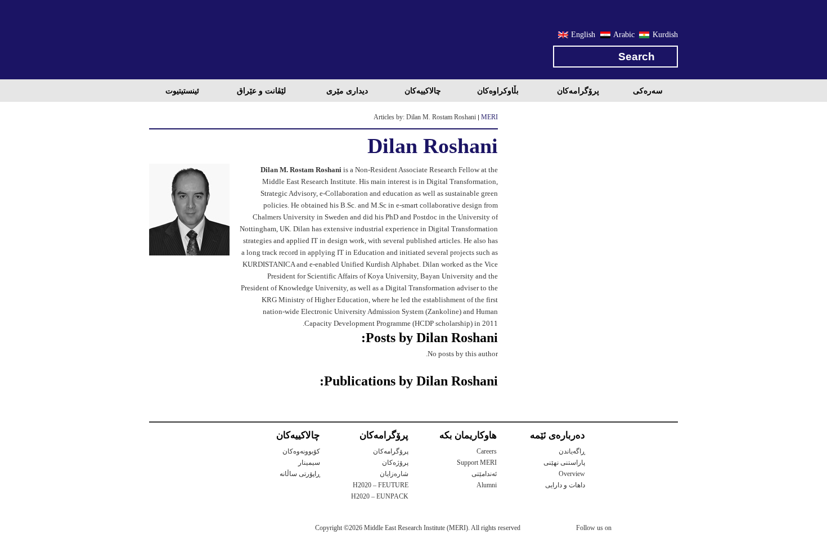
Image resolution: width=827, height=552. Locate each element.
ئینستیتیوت (182, 90)
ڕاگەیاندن (572, 451)
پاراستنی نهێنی (564, 462)
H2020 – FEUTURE (380, 485)
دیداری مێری (347, 90)
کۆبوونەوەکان (301, 451)
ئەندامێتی (484, 474)
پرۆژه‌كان (395, 462)
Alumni (487, 485)
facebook (648, 529)
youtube (670, 528)
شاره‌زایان (394, 474)
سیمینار (309, 462)
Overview (572, 474)
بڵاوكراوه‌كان (498, 90)
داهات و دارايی (565, 485)
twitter (625, 529)
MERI (194, 42)
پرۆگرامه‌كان (578, 90)
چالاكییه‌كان (422, 90)
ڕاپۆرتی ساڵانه (300, 474)
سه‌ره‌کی (648, 90)
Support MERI (477, 462)
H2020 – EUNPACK (379, 496)
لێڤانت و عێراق (261, 90)
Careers (487, 451)
